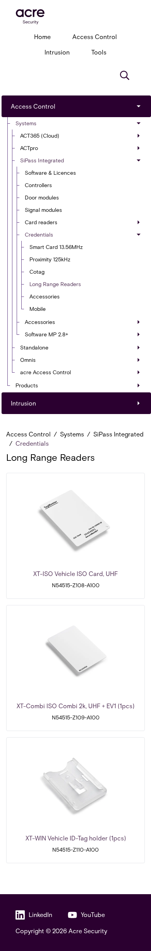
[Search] (125, 75)
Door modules (42, 197)
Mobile (37, 308)
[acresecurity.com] (75, 16)
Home (42, 36)
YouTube (93, 914)
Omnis (28, 359)
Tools (98, 52)
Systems (25, 123)
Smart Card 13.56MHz (56, 247)
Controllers (38, 185)
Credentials (39, 234)
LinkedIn (40, 914)
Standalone (34, 347)
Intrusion (57, 52)
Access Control (94, 36)
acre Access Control (45, 372)
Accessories (44, 296)
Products (26, 385)
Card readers (41, 222)
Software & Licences (50, 172)
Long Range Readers (55, 284)
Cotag (37, 271)
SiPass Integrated (42, 160)
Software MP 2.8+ (46, 334)
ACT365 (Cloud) (39, 135)
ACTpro (29, 148)
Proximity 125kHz (49, 259)
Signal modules (43, 209)
